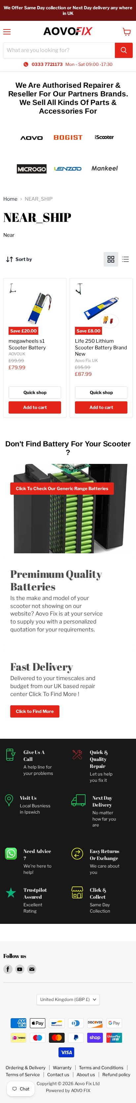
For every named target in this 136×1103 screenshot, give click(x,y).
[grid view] (111, 259)
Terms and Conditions (101, 1067)
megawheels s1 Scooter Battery (27, 344)
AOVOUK (17, 353)
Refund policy (116, 1074)
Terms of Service (23, 1074)
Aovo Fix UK (86, 360)
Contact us (58, 1074)
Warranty (62, 1067)
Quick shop (35, 392)
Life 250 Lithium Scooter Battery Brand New (101, 347)
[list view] (125, 259)
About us (86, 1074)
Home (10, 199)
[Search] (124, 50)
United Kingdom (65, 999)
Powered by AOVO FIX (68, 1090)
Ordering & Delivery (26, 1067)
